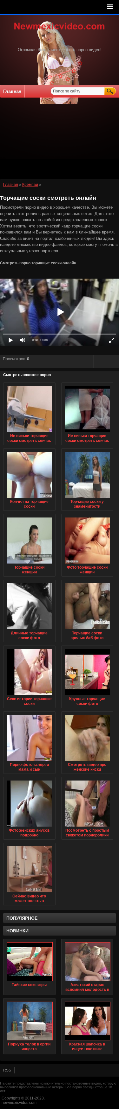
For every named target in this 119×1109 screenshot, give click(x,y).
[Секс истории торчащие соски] (29, 695)
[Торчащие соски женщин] (29, 564)
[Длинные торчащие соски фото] (29, 629)
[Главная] (59, 30)
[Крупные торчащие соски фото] (87, 695)
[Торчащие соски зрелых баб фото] (87, 629)
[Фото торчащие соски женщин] (87, 564)
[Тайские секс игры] (29, 961)
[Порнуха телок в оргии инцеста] (29, 1021)
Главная (12, 91)
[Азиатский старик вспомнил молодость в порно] (87, 961)
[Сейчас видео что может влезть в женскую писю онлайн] (29, 892)
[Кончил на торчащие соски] (29, 498)
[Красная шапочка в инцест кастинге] (87, 1021)
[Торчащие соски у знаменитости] (87, 498)
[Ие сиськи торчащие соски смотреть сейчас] (29, 432)
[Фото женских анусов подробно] (29, 827)
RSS (7, 1070)
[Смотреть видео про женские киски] (87, 761)
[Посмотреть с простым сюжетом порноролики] (87, 827)
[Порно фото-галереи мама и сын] (29, 761)
